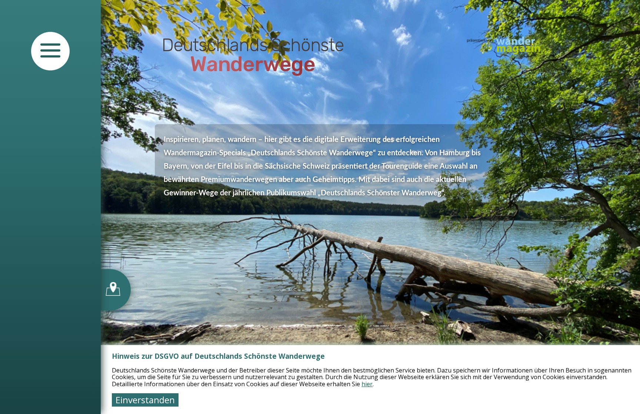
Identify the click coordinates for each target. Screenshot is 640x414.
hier (367, 384)
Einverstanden (145, 400)
